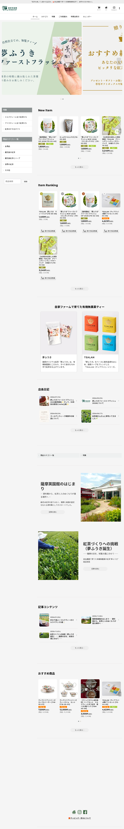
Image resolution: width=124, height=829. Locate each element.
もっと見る (79, 167)
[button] (119, 8)
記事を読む (53, 512)
